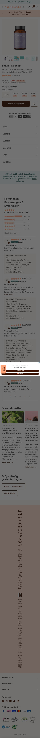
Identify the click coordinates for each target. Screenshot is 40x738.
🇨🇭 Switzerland (20, 373)
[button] (3, 369)
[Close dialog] (39, 362)
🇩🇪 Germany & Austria (20, 370)
